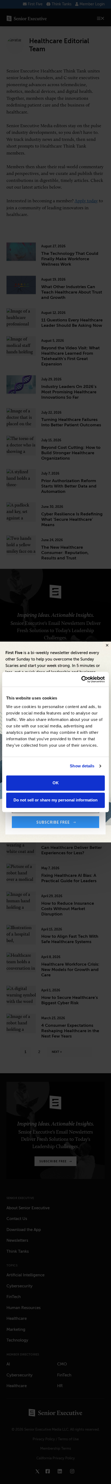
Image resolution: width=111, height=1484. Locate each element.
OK (56, 783)
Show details (82, 766)
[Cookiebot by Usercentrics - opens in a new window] (81, 679)
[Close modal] (107, 646)
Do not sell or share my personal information (55, 800)
